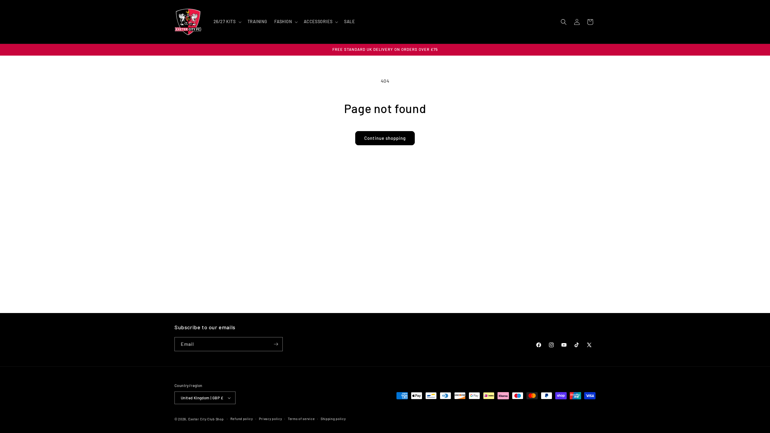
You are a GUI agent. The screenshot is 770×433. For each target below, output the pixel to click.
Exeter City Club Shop (206, 419)
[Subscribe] (275, 344)
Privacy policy (270, 419)
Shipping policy (333, 419)
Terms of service (301, 419)
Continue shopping (385, 138)
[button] (227, 21)
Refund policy (241, 419)
